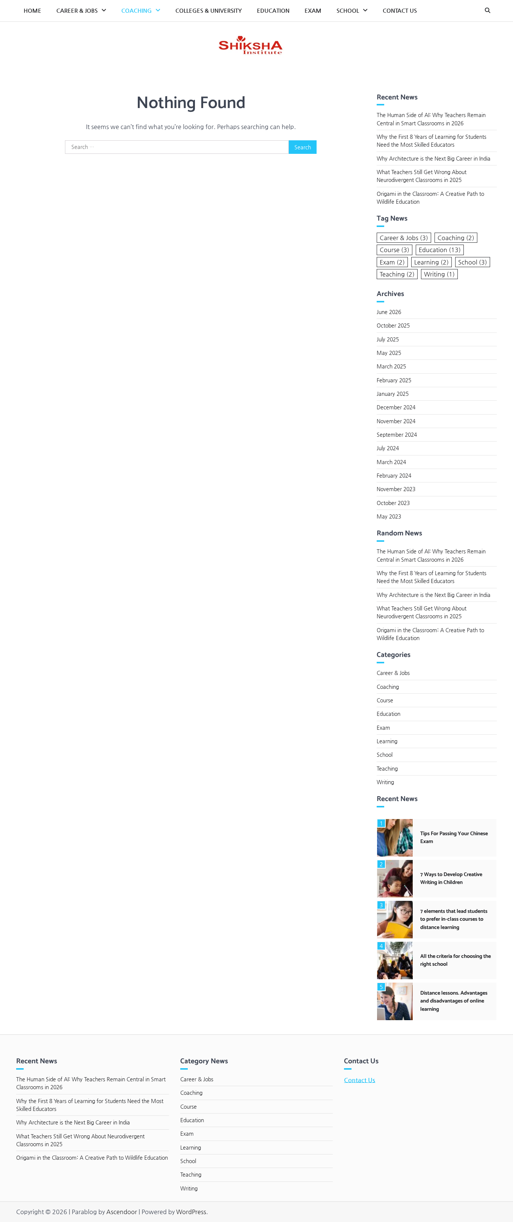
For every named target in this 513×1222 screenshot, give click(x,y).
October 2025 (393, 325)
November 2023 (396, 489)
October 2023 (393, 503)
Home (32, 10)
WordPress (191, 1211)
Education (273, 10)
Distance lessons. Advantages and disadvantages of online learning (453, 1001)
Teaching (397, 274)
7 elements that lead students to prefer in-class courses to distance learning (453, 919)
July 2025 (388, 339)
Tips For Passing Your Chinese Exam (454, 837)
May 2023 (389, 516)
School (347, 10)
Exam (313, 10)
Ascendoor (121, 1211)
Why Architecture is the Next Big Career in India (433, 158)
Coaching (136, 10)
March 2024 (391, 462)
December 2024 (396, 407)
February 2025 (394, 380)
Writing (439, 274)
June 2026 (389, 312)
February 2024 (394, 475)
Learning (431, 262)
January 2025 (393, 394)
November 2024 (396, 421)
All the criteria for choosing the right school (455, 960)
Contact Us (400, 10)
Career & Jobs (77, 10)
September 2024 (397, 434)
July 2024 (388, 448)
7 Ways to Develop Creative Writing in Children (451, 878)
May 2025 (389, 353)
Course (394, 249)
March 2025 (391, 366)
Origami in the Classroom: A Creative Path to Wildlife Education (92, 1157)
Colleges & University (208, 10)
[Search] (487, 10)
